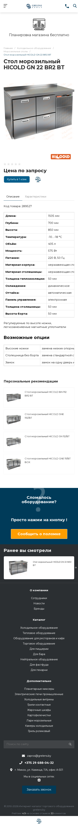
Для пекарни (39, 670)
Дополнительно (39, 681)
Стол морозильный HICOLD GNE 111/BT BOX (48, 460)
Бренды (39, 608)
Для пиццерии (39, 649)
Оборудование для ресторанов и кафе (39, 638)
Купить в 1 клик (17, 179)
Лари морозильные (39, 720)
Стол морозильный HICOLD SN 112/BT (47, 436)
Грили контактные (39, 704)
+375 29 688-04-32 (39, 763)
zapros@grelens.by (39, 755)
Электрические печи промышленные (39, 694)
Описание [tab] (13, 196)
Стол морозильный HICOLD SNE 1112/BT (44, 416)
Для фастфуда (39, 664)
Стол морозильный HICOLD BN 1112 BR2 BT (46, 393)
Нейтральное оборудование (39, 659)
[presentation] (76, 568)
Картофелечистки (39, 715)
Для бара (39, 654)
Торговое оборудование (39, 643)
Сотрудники (39, 598)
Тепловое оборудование (39, 633)
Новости (39, 603)
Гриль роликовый (39, 731)
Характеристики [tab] (35, 196)
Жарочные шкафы (39, 710)
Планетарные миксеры (39, 689)
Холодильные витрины (39, 699)
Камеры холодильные (39, 725)
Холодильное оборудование (39, 627)
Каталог (39, 619)
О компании (39, 590)
